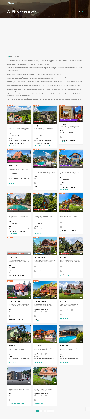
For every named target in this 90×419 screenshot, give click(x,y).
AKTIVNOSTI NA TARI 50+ (61, 3)
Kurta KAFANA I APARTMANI (16, 126)
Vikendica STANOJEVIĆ (66, 170)
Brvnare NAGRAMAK (66, 214)
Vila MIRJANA (64, 124)
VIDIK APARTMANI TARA (41, 170)
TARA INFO (71, 3)
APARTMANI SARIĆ (39, 258)
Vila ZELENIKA (12, 345)
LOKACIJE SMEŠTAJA (39, 3)
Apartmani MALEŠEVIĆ (15, 301)
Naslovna (20, 3)
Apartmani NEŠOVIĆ (14, 165)
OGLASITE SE (79, 3)
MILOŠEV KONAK (38, 126)
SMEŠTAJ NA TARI (29, 3)
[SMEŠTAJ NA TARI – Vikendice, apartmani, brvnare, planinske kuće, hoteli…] (12, 4)
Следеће (50, 410)
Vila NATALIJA (64, 301)
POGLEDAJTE (19, 120)
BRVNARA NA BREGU (40, 301)
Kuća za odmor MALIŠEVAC (41, 387)
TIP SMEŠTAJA (50, 3)
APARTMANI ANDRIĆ (14, 214)
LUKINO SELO (38, 345)
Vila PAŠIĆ (63, 258)
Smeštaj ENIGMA (13, 387)
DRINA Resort (64, 345)
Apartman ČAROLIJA (14, 258)
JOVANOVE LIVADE (39, 214)
